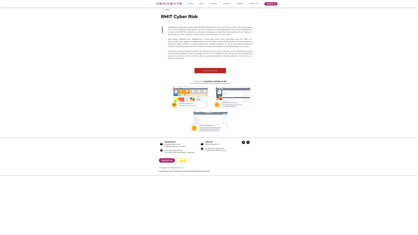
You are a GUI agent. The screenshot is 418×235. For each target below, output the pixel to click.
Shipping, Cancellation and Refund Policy (196, 171)
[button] (201, 3)
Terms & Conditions (175, 171)
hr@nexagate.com (171, 146)
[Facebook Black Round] (243, 142)
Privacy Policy (163, 171)
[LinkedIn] (248, 142)
